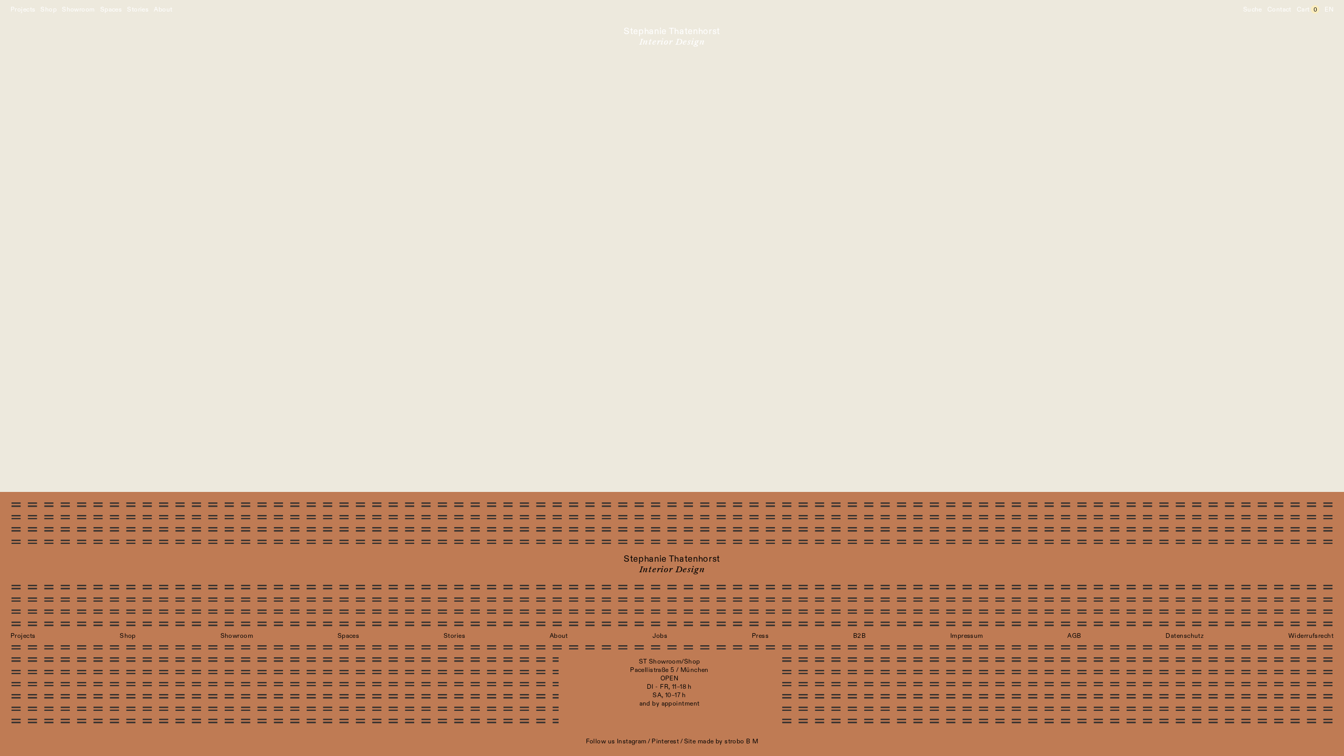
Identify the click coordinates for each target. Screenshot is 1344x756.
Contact (1279, 9)
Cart (1307, 9)
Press (760, 636)
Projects (22, 9)
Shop (48, 9)
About (163, 9)
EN (1329, 9)
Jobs (660, 636)
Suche (1252, 9)
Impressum (966, 636)
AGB (1074, 636)
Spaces (111, 9)
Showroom (78, 9)
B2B (859, 636)
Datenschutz (1185, 636)
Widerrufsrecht (1311, 636)
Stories (138, 9)
